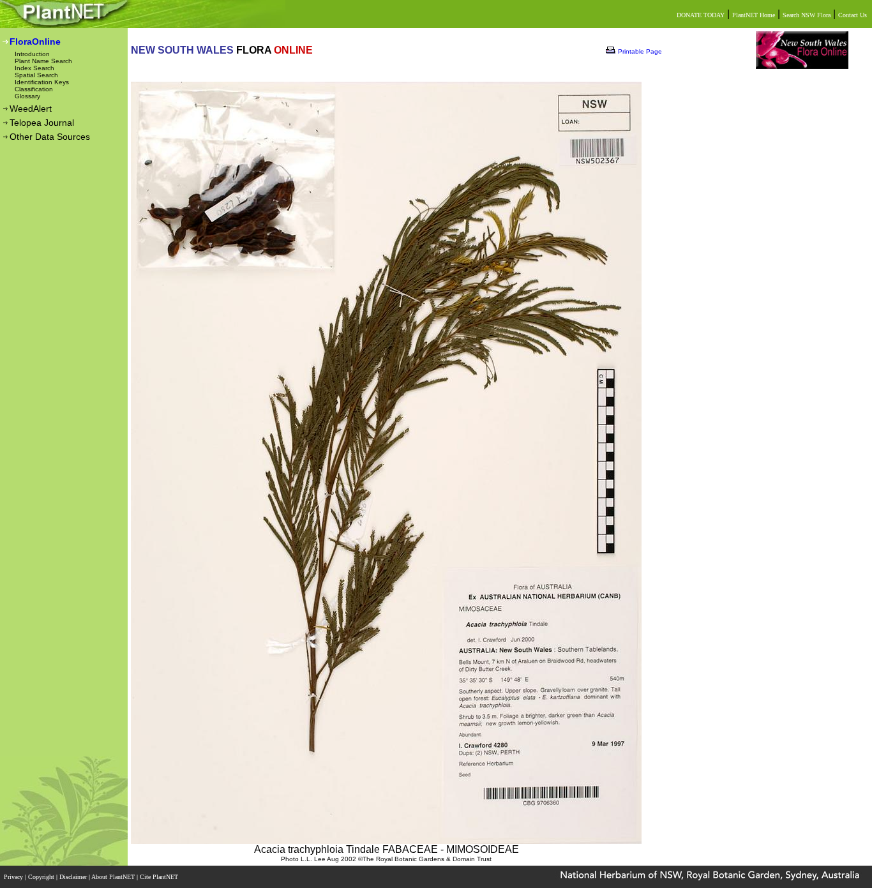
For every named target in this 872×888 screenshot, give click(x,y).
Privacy (14, 876)
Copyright (42, 876)
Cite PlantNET (160, 876)
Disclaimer (74, 876)
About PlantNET (114, 876)
